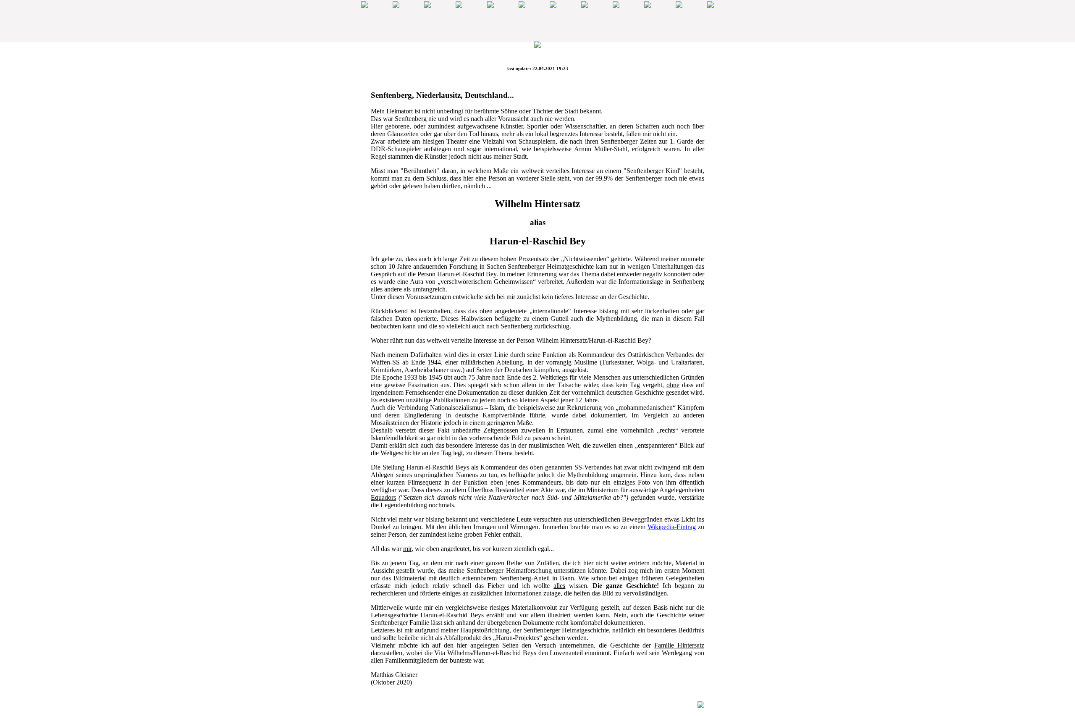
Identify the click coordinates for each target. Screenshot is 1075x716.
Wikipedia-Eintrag (672, 526)
